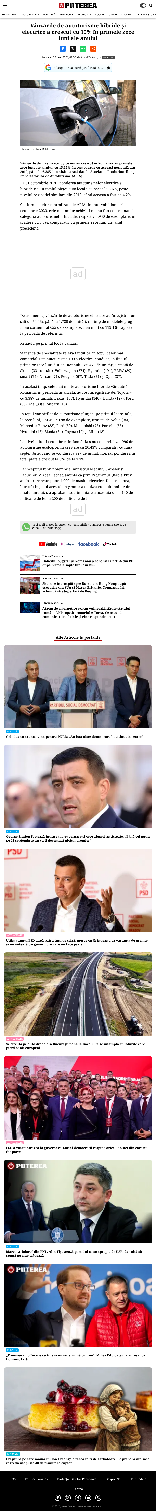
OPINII (113, 14)
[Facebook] (58, 1498)
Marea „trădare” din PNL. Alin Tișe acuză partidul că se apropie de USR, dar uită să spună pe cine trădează (74, 1253)
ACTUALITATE (30, 14)
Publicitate (138, 1479)
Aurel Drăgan (89, 57)
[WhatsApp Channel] (98, 1498)
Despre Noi (114, 1479)
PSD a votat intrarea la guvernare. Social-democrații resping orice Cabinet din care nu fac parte (77, 1150)
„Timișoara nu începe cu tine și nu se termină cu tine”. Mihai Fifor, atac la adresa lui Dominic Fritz (75, 1357)
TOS (13, 1479)
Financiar (67, 14)
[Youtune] (88, 1498)
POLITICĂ (49, 14)
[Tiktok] (78, 1498)
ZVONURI (126, 14)
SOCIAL (100, 14)
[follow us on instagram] (67, 544)
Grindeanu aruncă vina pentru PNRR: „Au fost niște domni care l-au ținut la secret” (74, 737)
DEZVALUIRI (9, 14)
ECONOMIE (84, 14)
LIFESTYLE (13, 1453)
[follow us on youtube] (48, 544)
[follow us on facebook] (88, 544)
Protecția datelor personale (76, 1479)
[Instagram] (68, 1498)
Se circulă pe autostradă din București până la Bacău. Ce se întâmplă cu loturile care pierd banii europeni (75, 1046)
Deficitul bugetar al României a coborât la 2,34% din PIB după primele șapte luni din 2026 (88, 563)
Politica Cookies (36, 1479)
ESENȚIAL (108, 57)
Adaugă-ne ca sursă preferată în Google (82, 68)
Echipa (78, 1489)
